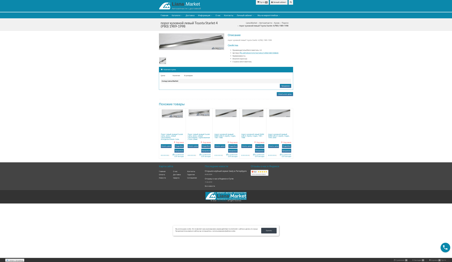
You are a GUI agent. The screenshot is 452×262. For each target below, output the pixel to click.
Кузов (276, 23)
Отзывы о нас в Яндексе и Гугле (219, 179)
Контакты (228, 15)
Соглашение (192, 178)
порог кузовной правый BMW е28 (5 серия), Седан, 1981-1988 (225, 136)
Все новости (210, 186)
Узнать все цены (285, 94)
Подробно (179, 146)
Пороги (285, 23)
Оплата (162, 174)
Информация (204, 15)
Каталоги (176, 15)
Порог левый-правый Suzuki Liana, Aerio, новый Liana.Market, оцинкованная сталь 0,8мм (199, 136)
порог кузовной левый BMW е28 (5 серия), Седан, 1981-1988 (252, 136)
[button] (445, 247)
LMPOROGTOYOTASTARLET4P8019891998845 (260, 53)
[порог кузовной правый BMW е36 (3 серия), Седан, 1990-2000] (279, 113)
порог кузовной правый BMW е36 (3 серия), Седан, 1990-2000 (278, 136)
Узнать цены (166, 146)
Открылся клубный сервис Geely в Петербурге (226, 171)
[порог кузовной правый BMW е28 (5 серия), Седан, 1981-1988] (226, 113)
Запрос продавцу (16, 260)
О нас (218, 15)
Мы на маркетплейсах (268, 15)
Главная (164, 15)
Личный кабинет (279, 2)
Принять (269, 231)
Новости (162, 178)
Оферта (176, 178)
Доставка (190, 15)
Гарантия (191, 174)
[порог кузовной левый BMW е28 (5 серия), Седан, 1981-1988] (252, 113)
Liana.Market (251, 23)
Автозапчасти (265, 23)
